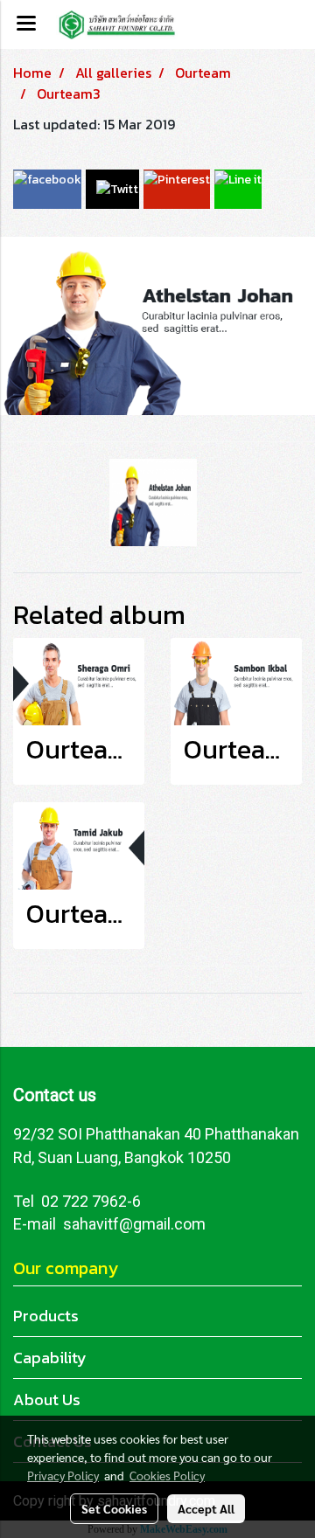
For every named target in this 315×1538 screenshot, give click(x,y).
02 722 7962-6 (91, 1201)
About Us (46, 1399)
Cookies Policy (167, 1475)
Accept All (206, 1508)
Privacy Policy (63, 1475)
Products (46, 1315)
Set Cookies (114, 1508)
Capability (50, 1357)
